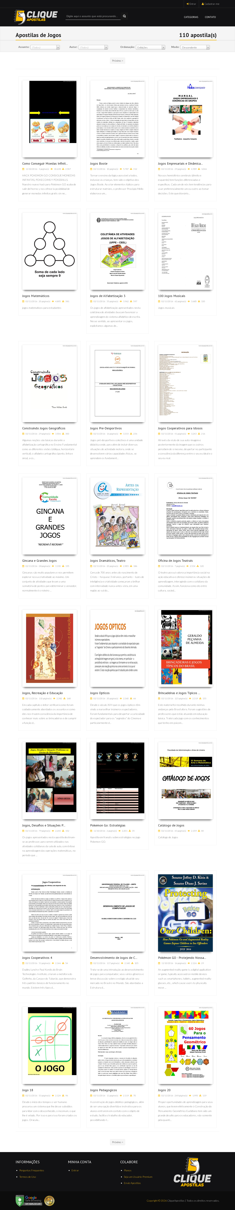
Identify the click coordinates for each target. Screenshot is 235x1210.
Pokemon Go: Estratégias (107, 825)
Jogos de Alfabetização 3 (107, 296)
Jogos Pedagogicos (103, 1090)
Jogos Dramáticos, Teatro (107, 560)
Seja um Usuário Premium (138, 1176)
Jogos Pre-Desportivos (106, 428)
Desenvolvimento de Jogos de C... (113, 958)
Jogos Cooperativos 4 (37, 958)
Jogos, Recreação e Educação (42, 693)
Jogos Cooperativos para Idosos (180, 428)
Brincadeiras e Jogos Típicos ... (179, 693)
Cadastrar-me (212, 4)
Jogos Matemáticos (35, 296)
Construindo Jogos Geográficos (43, 428)
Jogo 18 (27, 1090)
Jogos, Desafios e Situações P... (43, 825)
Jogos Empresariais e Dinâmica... (180, 163)
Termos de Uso (27, 1176)
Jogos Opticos (100, 693)
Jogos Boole (98, 163)
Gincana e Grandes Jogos (39, 560)
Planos (127, 1170)
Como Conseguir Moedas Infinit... (45, 163)
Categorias (191, 17)
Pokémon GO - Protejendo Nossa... (182, 958)
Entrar (193, 4)
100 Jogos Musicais (171, 296)
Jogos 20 (164, 1090)
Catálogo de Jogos (171, 825)
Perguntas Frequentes (31, 1170)
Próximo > (117, 60)
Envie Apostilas (132, 1183)
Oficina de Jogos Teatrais (175, 560)
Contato (210, 17)
